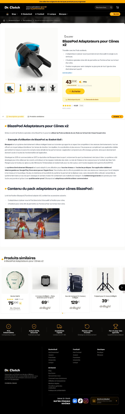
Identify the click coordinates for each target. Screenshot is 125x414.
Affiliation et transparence (56, 381)
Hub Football (77, 352)
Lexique (52, 14)
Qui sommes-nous (54, 376)
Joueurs (51, 355)
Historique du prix (74, 99)
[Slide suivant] (122, 287)
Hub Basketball (53, 352)
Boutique (100, 352)
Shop (14, 14)
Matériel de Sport (14, 20)
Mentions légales (53, 383)
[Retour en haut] (3, 116)
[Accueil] (7, 14)
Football (40, 14)
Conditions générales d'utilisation (55, 387)
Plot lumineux (27, 20)
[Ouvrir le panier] (117, 7)
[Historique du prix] (20, 303)
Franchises (52, 357)
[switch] (80, 82)
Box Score (51, 373)
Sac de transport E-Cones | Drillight (75, 297)
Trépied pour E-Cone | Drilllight (105, 296)
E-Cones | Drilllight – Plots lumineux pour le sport (45, 297)
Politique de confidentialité (57, 390)
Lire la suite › (67, 73)
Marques (62, 14)
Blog (116, 14)
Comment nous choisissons (57, 378)
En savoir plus (15, 379)
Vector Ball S (15, 296)
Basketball (27, 14)
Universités (52, 360)
